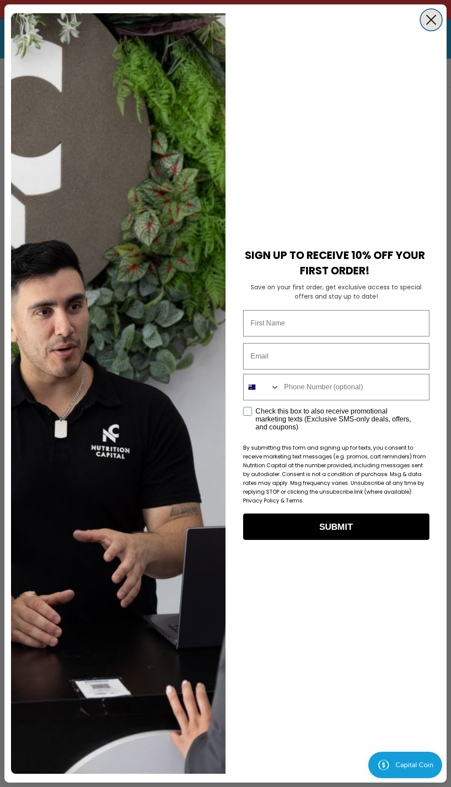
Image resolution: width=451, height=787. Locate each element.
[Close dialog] (431, 20)
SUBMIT (336, 527)
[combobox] (262, 387)
